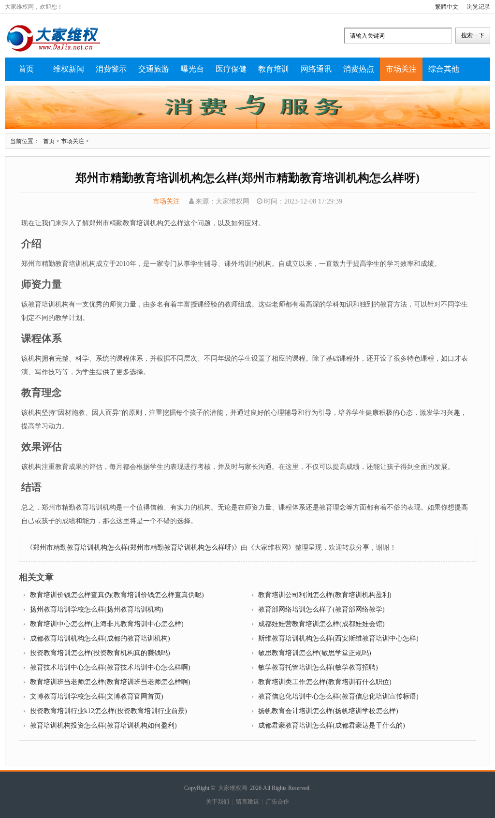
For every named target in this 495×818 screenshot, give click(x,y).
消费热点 (358, 69)
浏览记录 (478, 6)
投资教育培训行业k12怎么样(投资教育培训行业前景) (108, 711)
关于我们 (217, 801)
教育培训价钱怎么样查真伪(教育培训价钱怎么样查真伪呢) (117, 595)
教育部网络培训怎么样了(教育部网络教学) (321, 609)
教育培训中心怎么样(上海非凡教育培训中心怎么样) (107, 624)
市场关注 (401, 69)
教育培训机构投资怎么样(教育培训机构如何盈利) (103, 725)
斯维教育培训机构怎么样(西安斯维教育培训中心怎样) (338, 638)
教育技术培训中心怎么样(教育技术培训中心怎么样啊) (110, 667)
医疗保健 (231, 69)
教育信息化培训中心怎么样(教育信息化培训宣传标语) (338, 696)
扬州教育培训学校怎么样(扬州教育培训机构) (96, 609)
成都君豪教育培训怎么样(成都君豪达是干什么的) (331, 725)
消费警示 (111, 69)
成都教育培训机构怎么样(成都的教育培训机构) (100, 638)
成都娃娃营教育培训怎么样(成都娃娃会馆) (321, 624)
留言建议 (247, 801)
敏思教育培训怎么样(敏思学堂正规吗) (314, 653)
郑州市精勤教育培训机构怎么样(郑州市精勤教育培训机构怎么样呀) (133, 547)
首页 (26, 69)
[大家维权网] (53, 50)
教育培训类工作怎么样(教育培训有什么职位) (325, 682)
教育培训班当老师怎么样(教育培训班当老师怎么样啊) (110, 682)
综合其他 (443, 69)
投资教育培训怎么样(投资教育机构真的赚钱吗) (100, 653)
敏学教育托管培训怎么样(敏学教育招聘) (318, 667)
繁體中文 (446, 6)
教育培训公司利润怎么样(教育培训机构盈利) (325, 595)
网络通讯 (316, 69)
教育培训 (273, 69)
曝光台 (192, 69)
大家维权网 (232, 788)
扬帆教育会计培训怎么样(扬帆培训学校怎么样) (328, 711)
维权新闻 (68, 69)
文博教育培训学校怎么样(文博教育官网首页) (96, 696)
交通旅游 (153, 69)
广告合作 (277, 801)
